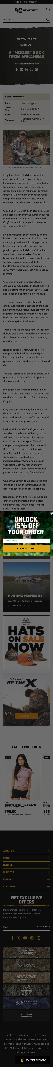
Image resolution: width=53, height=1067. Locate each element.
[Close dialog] (51, 513)
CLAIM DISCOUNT (26, 548)
